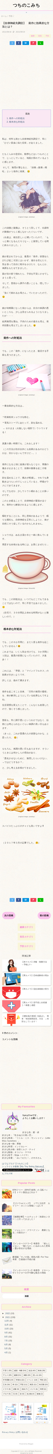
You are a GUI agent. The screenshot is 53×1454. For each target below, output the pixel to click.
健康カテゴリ (26, 927)
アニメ (5, 1375)
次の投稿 (8, 915)
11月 (6, 1325)
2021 (7, 1317)
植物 (38, 1394)
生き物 (29, 1394)
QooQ (31, 1453)
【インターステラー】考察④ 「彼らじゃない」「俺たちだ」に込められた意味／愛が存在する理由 (31, 1245)
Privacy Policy (8, 1432)
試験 (15, 1389)
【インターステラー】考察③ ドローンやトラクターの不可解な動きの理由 (31, 1271)
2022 (7, 1313)
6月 (6, 1344)
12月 (6, 1321)
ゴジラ (32, 1389)
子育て (5, 1371)
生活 (30, 1371)
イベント (30, 1380)
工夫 (4, 1384)
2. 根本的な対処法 (16, 122)
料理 (42, 1389)
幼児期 (41, 1384)
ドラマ (5, 1389)
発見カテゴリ (26, 937)
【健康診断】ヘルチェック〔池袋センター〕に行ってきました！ (31, 1218)
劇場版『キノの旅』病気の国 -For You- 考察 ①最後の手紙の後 (31, 1258)
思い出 (35, 1375)
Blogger (30, 1444)
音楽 (23, 1389)
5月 (6, 1348)
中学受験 (6, 1380)
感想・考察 (18, 1371)
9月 (6, 1332)
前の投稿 (44, 915)
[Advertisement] (26, 72)
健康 (33, 36)
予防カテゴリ (26, 946)
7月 (6, 1340)
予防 (47, 36)
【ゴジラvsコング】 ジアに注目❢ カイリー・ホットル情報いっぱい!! (31, 1204)
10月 (6, 1329)
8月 (6, 1336)
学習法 (18, 1380)
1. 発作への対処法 (16, 118)
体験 (25, 1375)
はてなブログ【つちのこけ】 (15, 1163)
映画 (39, 1371)
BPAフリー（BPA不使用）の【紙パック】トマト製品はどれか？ (30, 1191)
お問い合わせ (21, 1432)
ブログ (5, 1394)
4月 (6, 1352)
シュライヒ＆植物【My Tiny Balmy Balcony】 (23, 1166)
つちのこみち (26, 5)
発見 (40, 36)
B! (26, 43)
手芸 (22, 1384)
